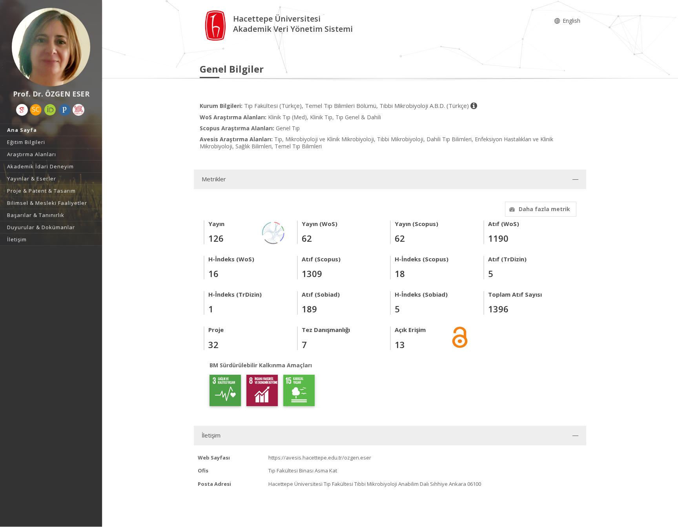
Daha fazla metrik (544, 209)
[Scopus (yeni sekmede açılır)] (36, 110)
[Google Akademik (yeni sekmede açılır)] (22, 110)
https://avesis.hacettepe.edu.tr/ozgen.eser (319, 457)
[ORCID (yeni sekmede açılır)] (50, 110)
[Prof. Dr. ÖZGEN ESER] (51, 47)
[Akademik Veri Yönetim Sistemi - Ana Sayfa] (216, 25)
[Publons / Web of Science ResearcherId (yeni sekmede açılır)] (65, 110)
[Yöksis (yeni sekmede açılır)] (78, 110)
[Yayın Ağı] (273, 232)
